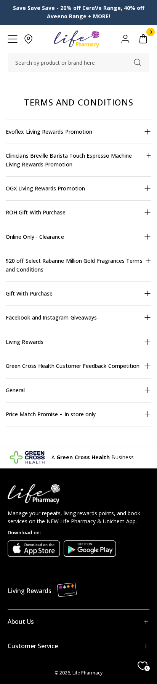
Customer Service (33, 646)
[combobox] (78, 62)
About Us (21, 621)
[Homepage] (76, 39)
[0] (143, 39)
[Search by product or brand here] (137, 62)
